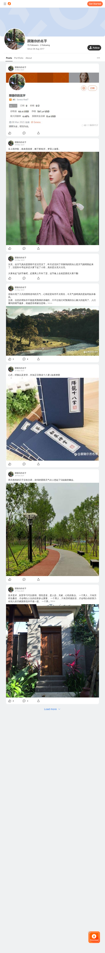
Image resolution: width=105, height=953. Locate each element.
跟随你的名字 (20, 67)
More (50, 303)
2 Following (45, 45)
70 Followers (32, 45)
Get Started (95, 3)
